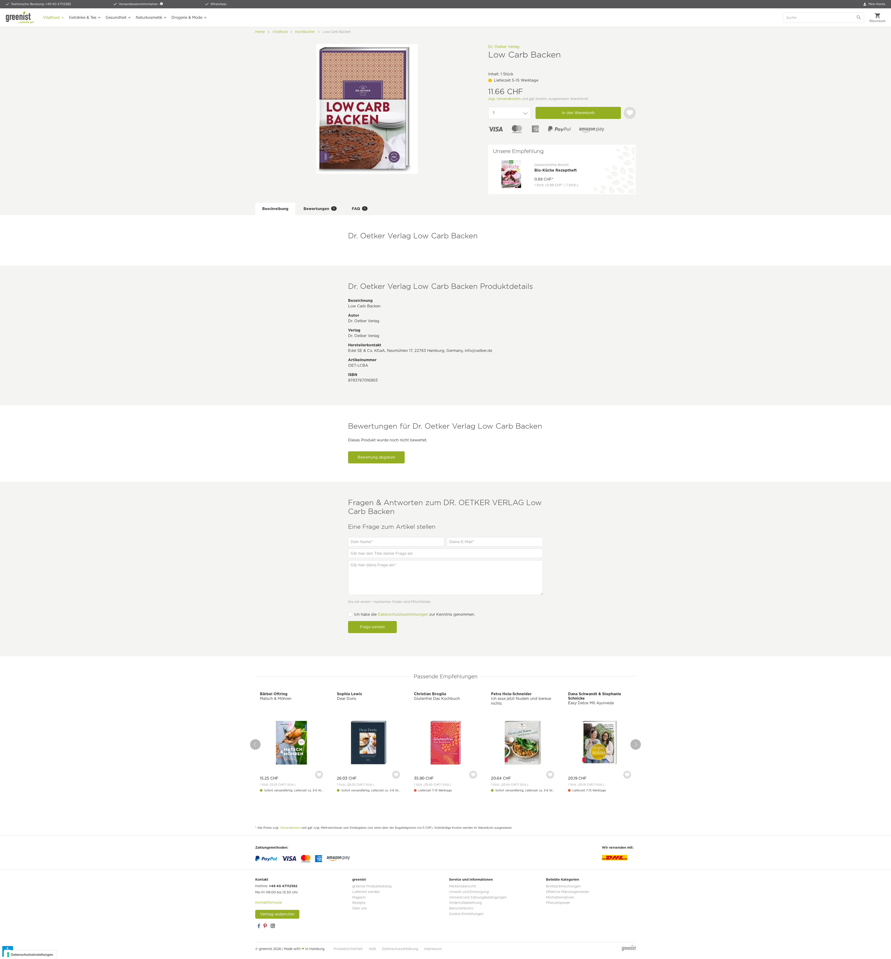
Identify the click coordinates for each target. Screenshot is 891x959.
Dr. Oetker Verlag (504, 47)
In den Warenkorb (578, 113)
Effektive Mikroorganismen (567, 892)
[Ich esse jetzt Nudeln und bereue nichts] (522, 743)
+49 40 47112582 (283, 886)
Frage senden (372, 627)
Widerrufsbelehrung (465, 903)
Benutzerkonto (461, 908)
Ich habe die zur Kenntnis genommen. (414, 614)
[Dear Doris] (368, 743)
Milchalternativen (560, 897)
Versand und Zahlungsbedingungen (478, 897)
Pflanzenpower (558, 903)
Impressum (433, 949)
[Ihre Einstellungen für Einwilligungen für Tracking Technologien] (30, 954)
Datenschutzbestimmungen (403, 614)
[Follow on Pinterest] (265, 925)
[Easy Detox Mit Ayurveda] (599, 743)
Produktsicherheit (348, 949)
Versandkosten (290, 827)
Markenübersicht (462, 886)
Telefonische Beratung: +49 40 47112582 (41, 4)
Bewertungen (319, 209)
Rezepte (358, 903)
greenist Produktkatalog (371, 886)
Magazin (359, 897)
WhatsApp (218, 4)
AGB (372, 949)
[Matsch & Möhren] (291, 743)
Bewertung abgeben (376, 457)
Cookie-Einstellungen (466, 914)
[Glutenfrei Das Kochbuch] (445, 743)
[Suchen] (859, 18)
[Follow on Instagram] (272, 925)
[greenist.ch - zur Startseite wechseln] (19, 17)
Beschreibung (275, 209)
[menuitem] (874, 4)
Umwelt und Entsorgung (469, 892)
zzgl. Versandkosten (504, 99)
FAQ (359, 209)
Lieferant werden (366, 892)
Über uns (359, 908)
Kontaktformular (268, 902)
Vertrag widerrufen (277, 914)
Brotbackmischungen (563, 886)
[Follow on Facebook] (258, 925)
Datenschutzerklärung (400, 949)
